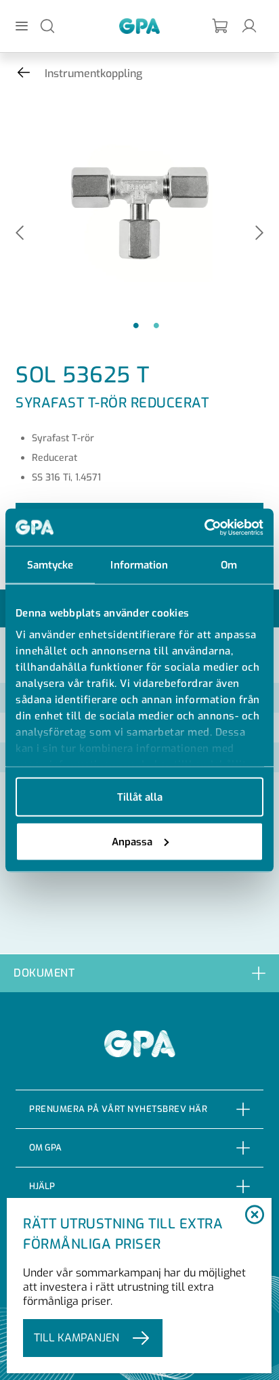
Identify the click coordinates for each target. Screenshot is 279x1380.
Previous (20, 233)
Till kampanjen (76, 1338)
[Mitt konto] (249, 25)
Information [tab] (139, 565)
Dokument (44, 973)
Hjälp (42, 1186)
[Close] (254, 1215)
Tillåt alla (140, 797)
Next (259, 233)
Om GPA (45, 1147)
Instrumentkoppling (93, 73)
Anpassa (132, 841)
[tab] (139, 973)
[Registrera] (221, 26)
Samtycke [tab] (50, 565)
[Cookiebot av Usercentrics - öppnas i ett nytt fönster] (204, 527)
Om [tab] (229, 565)
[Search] (47, 25)
